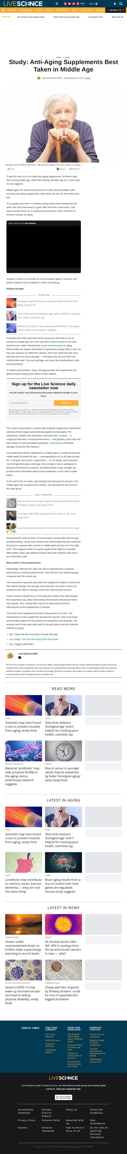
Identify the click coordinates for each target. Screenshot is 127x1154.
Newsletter (76, 169)
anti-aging (38, 549)
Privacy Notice (14, 412)
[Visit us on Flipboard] (73, 3)
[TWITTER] (20, 657)
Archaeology (26, 10)
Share (13, 169)
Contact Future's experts (47, 1112)
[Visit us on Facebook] (56, 3)
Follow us (63, 169)
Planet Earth (62, 10)
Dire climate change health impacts (31, 17)
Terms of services (38, 410)
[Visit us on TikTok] (77, 3)
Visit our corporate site (68, 1089)
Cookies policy (51, 1120)
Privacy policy (26, 1120)
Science (49, 10)
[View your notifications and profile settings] (114, 3)
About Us (71, 1109)
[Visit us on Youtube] (69, 3)
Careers (23, 1127)
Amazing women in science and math (74, 1047)
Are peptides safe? (95, 17)
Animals (12, 10)
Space (75, 10)
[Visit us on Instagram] (65, 3)
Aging (67, 57)
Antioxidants (56, 443)
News (88, 78)
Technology (87, 10)
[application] (43, 247)
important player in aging (60, 345)
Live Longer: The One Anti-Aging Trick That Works (34, 639)
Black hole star (118, 17)
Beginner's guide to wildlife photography (97, 1042)
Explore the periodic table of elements (74, 1055)
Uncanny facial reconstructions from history (74, 1064)
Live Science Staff (53, 78)
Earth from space (52, 1040)
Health (38, 10)
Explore (99, 10)
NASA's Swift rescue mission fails (66, 17)
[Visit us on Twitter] (61, 3)
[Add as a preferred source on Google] (63, 1097)
